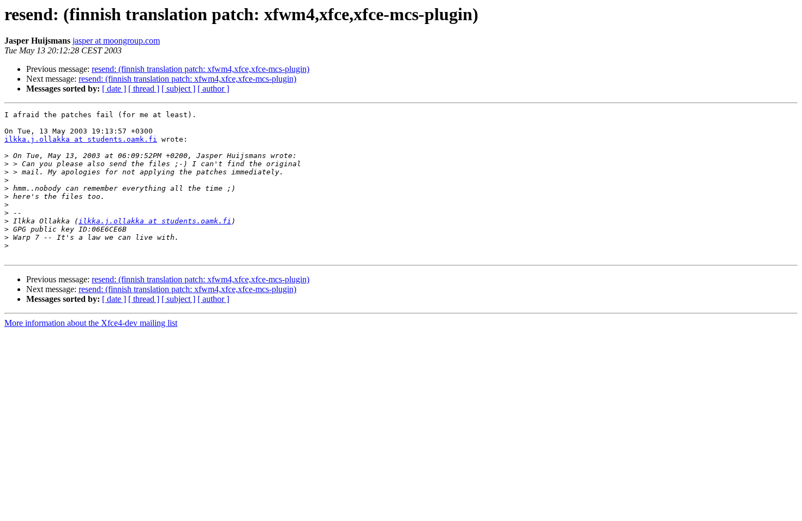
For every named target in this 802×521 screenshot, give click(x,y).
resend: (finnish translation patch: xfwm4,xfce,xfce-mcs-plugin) (200, 69)
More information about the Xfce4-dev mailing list (90, 323)
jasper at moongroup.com (116, 40)
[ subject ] (178, 88)
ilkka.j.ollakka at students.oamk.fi (80, 139)
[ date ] (114, 88)
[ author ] (213, 88)
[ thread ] (143, 88)
